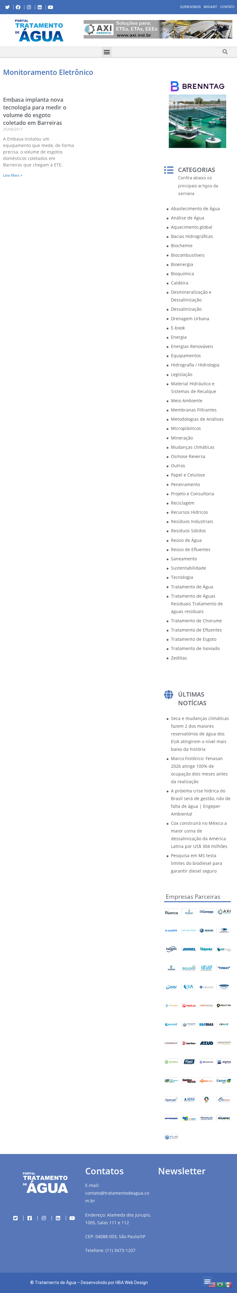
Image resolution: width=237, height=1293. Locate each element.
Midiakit (210, 7)
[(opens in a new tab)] (158, 29)
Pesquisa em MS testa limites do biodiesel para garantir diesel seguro (196, 863)
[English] (212, 1284)
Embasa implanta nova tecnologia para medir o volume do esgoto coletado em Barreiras (34, 111)
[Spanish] (228, 1284)
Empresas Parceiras (193, 897)
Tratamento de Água (55, 1282)
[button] (83, 30)
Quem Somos (190, 7)
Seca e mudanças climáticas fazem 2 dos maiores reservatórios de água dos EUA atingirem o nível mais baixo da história (200, 733)
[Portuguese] (220, 1284)
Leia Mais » (12, 175)
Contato (227, 7)
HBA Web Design (131, 1282)
